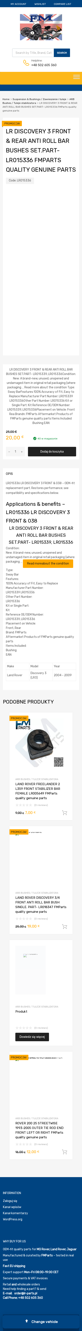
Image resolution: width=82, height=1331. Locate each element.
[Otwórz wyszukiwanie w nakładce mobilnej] (41, 53)
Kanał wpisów (12, 1207)
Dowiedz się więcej (32, 1037)
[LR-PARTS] (41, 39)
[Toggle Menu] (76, 78)
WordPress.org (12, 1219)
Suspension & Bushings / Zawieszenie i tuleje (39, 99)
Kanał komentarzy (15, 1213)
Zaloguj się (10, 1201)
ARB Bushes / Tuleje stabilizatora (36, 779)
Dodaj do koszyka (52, 451)
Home (6, 99)
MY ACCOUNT (18, 4)
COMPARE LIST (62, 4)
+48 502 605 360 (41, 65)
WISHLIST (40, 4)
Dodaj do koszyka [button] (64, 813)
